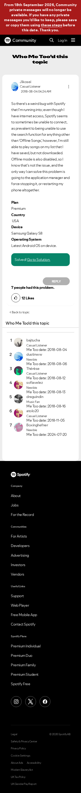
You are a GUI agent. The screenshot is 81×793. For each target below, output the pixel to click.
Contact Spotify (23, 624)
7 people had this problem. (32, 287)
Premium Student (24, 674)
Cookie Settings (20, 755)
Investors (18, 564)
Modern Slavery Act (22, 770)
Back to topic (20, 312)
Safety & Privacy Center (24, 741)
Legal (14, 734)
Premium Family (23, 664)
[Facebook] (45, 701)
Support (17, 595)
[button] (68, 86)
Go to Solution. (38, 259)
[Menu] (73, 40)
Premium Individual (25, 646)
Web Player (20, 605)
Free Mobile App (24, 614)
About (16, 495)
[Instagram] (16, 701)
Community (24, 40)
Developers (20, 545)
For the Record (22, 514)
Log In (62, 40)
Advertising (20, 555)
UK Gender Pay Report (23, 784)
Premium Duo (21, 655)
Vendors (17, 574)
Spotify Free (20, 683)
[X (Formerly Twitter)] (30, 701)
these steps (51, 25)
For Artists (19, 536)
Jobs (14, 505)
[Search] (51, 40)
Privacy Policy (18, 748)
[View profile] (14, 86)
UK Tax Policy (18, 777)
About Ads (17, 763)
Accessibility (34, 763)
